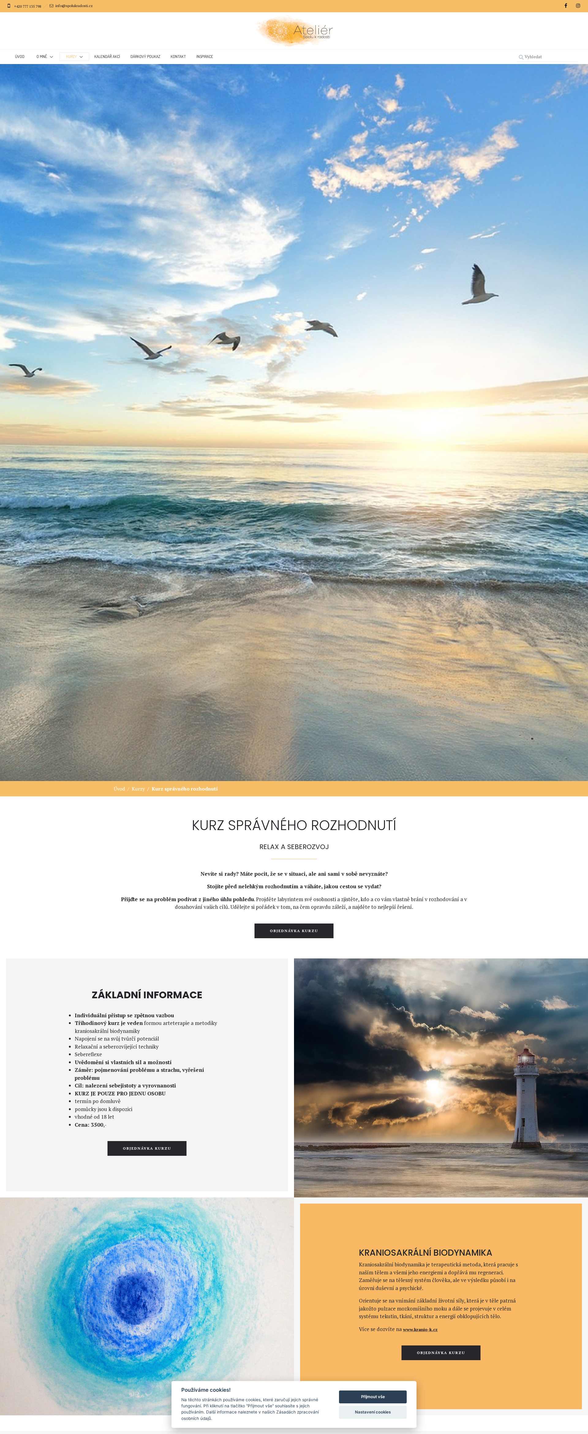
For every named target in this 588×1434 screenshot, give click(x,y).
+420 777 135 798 (27, 6)
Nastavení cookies (373, 1411)
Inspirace (204, 56)
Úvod (19, 56)
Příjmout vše (373, 1396)
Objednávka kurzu (294, 930)
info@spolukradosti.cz (74, 5)
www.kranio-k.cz (420, 1329)
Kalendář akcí (107, 56)
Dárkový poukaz (145, 56)
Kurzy (138, 788)
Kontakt (178, 56)
